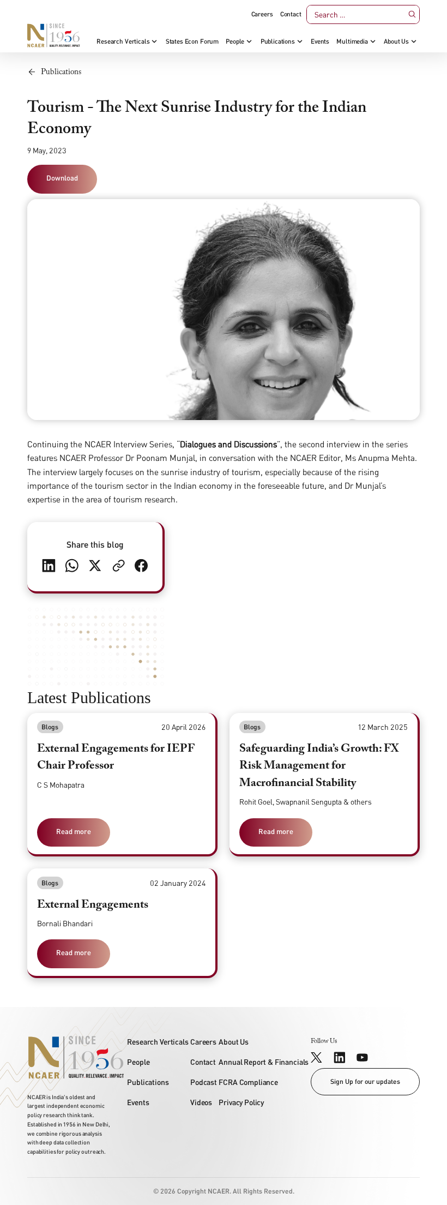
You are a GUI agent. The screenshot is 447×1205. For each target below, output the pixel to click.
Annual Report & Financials (264, 1061)
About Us (396, 41)
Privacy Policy (241, 1102)
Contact (290, 14)
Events (320, 41)
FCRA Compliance (248, 1082)
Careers (262, 14)
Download (62, 177)
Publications (278, 41)
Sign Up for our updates (365, 1081)
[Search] (411, 14)
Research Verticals (122, 41)
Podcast (203, 1082)
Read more (73, 831)
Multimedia (351, 41)
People (235, 41)
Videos (201, 1102)
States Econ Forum (192, 41)
